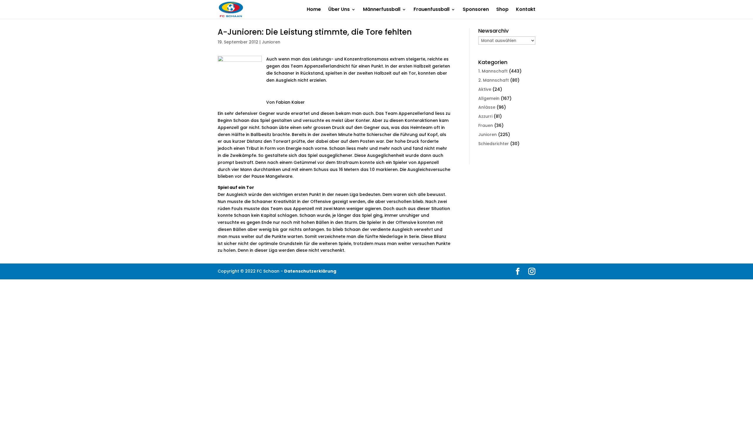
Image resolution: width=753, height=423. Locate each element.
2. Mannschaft (493, 80)
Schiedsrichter (493, 144)
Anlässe (486, 107)
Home (314, 10)
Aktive (484, 89)
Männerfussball (381, 10)
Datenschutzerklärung (310, 271)
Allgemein (488, 98)
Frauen (485, 125)
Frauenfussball (431, 10)
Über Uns (339, 10)
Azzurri (485, 116)
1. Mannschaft (493, 71)
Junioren (271, 42)
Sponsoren (476, 10)
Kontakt (525, 10)
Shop (502, 10)
